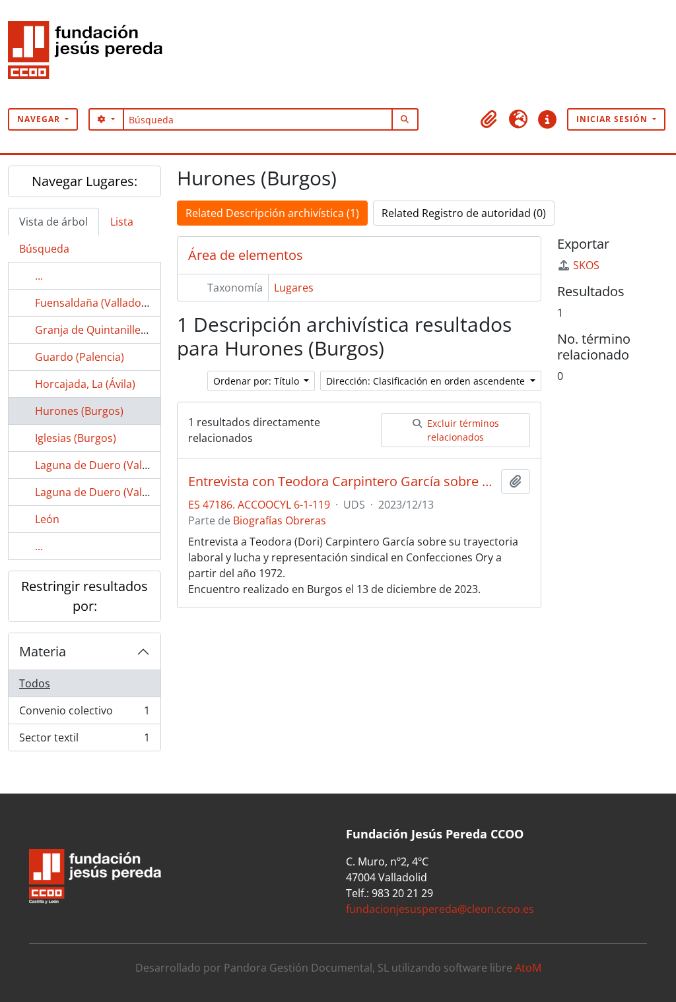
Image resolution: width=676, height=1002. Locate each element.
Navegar (40, 119)
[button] (489, 119)
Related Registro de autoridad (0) (464, 213)
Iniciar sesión (613, 119)
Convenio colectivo (84, 713)
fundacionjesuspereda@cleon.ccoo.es (440, 909)
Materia (42, 651)
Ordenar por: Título (257, 381)
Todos (34, 683)
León (47, 519)
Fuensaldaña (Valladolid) (95, 303)
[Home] (90, 54)
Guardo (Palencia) (79, 357)
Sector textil (84, 740)
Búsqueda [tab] (44, 248)
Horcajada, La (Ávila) (85, 384)
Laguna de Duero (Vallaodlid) (107, 492)
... (39, 275)
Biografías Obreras (279, 520)
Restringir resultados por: (84, 596)
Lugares (294, 287)
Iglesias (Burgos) (75, 438)
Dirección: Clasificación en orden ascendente (426, 381)
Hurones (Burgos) (79, 411)
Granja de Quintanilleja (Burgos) (114, 330)
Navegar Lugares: (84, 181)
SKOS (586, 265)
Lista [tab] (121, 221)
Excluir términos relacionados (461, 430)
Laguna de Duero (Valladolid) (107, 465)
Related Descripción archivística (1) (272, 213)
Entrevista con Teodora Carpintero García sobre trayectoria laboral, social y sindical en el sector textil (342, 481)
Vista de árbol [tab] (53, 221)
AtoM (528, 967)
